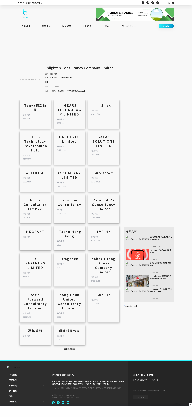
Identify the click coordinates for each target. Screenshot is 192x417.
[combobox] (140, 26)
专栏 (11, 396)
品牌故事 (13, 374)
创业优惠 (13, 390)
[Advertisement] (69, 49)
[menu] (26, 388)
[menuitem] (26, 375)
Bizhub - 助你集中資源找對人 (30, 3)
